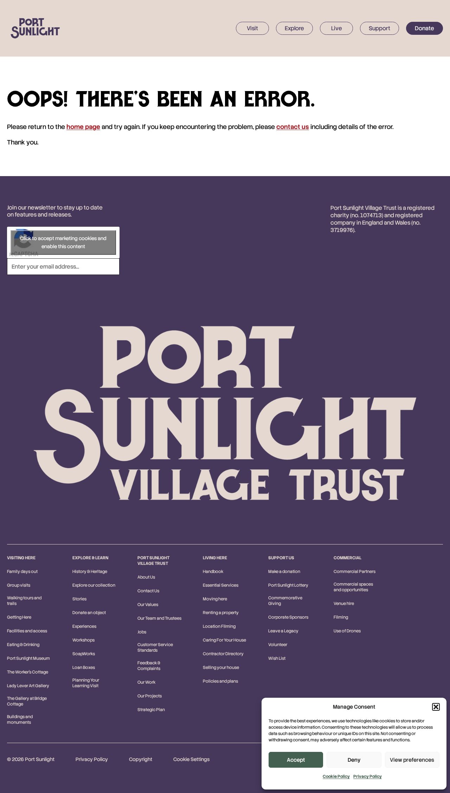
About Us (146, 577)
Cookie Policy (336, 776)
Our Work (146, 682)
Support (379, 28)
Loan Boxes (83, 667)
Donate (424, 28)
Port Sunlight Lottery (288, 585)
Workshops (83, 640)
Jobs (141, 632)
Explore (294, 28)
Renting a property (221, 612)
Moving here (215, 599)
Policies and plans (220, 681)
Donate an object (89, 612)
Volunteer (277, 644)
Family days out (22, 571)
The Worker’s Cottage (27, 672)
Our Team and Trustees (159, 618)
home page (83, 127)
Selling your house (221, 667)
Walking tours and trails (24, 600)
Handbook (213, 571)
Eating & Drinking (23, 644)
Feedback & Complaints (148, 665)
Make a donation (284, 571)
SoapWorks (83, 654)
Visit (252, 28)
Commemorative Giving (285, 600)
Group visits (18, 585)
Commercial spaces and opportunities (353, 587)
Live (336, 28)
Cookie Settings (191, 759)
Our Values (147, 604)
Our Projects (149, 696)
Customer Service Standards (155, 647)
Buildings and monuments (20, 719)
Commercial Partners (354, 571)
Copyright (140, 759)
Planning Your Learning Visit (85, 683)
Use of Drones (347, 631)
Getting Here (19, 617)
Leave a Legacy (283, 631)
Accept (296, 759)
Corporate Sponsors (288, 617)
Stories (79, 599)
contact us (292, 127)
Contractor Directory (223, 654)
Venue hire (344, 603)
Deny (354, 759)
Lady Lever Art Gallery (28, 686)
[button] (435, 706)
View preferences (412, 759)
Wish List (276, 658)
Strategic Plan (151, 710)
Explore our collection (93, 585)
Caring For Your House (224, 640)
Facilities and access (27, 631)
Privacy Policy (367, 776)
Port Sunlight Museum (28, 658)
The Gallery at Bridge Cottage (27, 701)
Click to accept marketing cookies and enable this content (63, 242)
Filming (341, 617)
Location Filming (219, 626)
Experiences (84, 626)
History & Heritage (89, 571)
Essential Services (220, 585)
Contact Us (148, 591)
